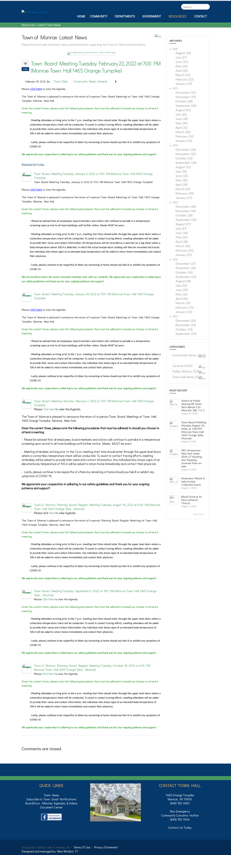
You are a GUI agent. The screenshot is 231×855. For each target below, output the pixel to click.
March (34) (183, 246)
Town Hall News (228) (187, 377)
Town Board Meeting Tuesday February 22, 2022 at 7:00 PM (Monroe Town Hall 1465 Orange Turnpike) (96, 67)
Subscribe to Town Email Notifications (51, 799)
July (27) (181, 58)
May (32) (181, 180)
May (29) (181, 123)
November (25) (186, 325)
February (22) (184, 79)
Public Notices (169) (186, 371)
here (52, 513)
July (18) (181, 172)
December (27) (186, 264)
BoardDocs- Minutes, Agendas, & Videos (51, 803)
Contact (200, 16)
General (102, 81)
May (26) (181, 66)
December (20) (186, 207)
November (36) (186, 268)
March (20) (183, 132)
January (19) (184, 84)
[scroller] (225, 851)
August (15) (183, 167)
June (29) (182, 290)
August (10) (183, 53)
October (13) (184, 329)
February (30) (184, 193)
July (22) (181, 286)
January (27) (184, 198)
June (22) (182, 176)
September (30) (186, 163)
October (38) (184, 215)
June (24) (182, 119)
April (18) (182, 242)
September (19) (186, 334)
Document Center (51, 807)
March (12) (183, 75)
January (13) (184, 141)
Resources (177, 16)
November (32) (186, 154)
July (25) (181, 115)
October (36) (184, 272)
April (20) (182, 71)
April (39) (182, 185)
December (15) (186, 93)
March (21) (183, 189)
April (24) (182, 299)
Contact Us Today (179, 827)
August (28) (183, 281)
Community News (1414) (189, 355)
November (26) (186, 211)
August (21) (183, 110)
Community (98, 16)
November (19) (186, 97)
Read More (198, 514)
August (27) (183, 224)
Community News (84, 81)
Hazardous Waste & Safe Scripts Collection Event (193, 481)
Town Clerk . (61, 81)
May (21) (181, 237)
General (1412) (182, 366)
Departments (125, 16)
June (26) (182, 233)
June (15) (182, 62)
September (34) (186, 220)
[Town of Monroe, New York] (35, 11)
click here (36, 89)
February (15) (184, 308)
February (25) (184, 251)
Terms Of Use (81, 847)
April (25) (182, 128)
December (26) (186, 150)
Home (81, 16)
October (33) (184, 158)
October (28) (184, 101)
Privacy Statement (106, 847)
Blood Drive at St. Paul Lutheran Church (191, 500)
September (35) (186, 106)
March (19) (183, 303)
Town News (51, 795)
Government (151, 16)
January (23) (184, 312)
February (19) (184, 136)
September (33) (186, 277)
